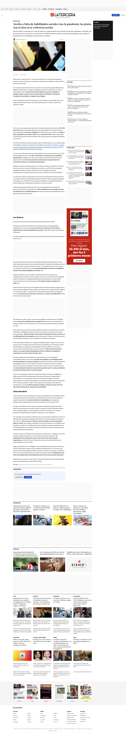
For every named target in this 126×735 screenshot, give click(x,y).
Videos (38, 9)
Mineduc (34, 464)
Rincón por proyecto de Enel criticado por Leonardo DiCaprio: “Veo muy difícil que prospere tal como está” (80, 121)
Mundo (34, 9)
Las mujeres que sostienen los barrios (82, 672)
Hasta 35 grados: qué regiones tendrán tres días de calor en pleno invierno (80, 87)
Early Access (16, 21)
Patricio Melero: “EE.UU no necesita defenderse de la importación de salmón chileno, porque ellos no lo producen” (41, 623)
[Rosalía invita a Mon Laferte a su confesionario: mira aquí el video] (42, 655)
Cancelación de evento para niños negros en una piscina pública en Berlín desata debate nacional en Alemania (61, 666)
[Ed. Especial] (59, 699)
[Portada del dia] (79, 235)
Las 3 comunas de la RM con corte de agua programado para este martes (52, 553)
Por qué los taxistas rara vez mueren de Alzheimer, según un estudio (42, 508)
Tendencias (56, 596)
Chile (14, 596)
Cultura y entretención (39, 637)
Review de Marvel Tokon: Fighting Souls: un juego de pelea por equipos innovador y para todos (22, 673)
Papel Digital (59, 9)
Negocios (17, 9)
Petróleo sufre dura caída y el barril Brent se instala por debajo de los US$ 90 (41, 630)
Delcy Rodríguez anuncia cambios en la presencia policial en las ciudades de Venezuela (76, 157)
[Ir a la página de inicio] (63, 15)
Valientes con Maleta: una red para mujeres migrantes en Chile (82, 641)
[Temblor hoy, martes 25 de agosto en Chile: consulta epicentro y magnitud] (79, 564)
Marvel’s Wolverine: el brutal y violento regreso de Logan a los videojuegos (62, 508)
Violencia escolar (27, 464)
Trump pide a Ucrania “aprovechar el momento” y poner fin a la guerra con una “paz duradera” (76, 152)
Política (6, 9)
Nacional (12, 9)
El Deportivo (29, 9)
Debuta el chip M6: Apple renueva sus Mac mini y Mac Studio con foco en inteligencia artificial (22, 642)
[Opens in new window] (46, 699)
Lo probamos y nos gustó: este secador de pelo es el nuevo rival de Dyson (82, 665)
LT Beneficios (51, 9)
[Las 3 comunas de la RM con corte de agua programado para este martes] (52, 564)
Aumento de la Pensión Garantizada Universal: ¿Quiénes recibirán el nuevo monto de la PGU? (76, 163)
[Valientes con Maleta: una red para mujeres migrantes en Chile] (82, 655)
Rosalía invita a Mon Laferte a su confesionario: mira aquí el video (42, 641)
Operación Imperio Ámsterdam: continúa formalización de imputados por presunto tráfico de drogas (79, 114)
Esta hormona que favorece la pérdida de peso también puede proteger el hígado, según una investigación (61, 623)
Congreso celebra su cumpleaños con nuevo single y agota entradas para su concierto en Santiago (42, 665)
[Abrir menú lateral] (2, 15)
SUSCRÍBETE (79, 261)
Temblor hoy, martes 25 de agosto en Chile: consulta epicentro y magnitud (79, 553)
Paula (74, 637)
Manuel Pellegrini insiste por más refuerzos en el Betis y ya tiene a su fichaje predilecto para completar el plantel (82, 631)
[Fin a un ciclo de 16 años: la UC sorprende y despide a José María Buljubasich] (88, 168)
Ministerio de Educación (41, 464)
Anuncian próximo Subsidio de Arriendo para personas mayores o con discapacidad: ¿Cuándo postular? (25, 554)
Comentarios (23, 74)
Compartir (16, 74)
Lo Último (44, 9)
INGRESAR (123, 15)
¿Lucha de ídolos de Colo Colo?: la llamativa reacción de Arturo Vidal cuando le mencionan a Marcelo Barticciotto (82, 602)
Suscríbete (28, 477)
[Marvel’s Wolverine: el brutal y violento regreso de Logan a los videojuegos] (62, 520)
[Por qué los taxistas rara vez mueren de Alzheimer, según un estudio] (42, 520)
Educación (49, 464)
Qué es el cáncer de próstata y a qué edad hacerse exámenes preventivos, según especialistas (77, 182)
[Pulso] (32, 699)
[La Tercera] (19, 699)
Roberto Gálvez (21, 39)
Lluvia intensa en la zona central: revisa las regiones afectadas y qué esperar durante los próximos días (22, 508)
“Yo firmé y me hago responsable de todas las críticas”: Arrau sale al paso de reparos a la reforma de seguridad (78, 107)
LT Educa (65, 9)
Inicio (2, 9)
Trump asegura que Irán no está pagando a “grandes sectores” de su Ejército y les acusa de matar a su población (62, 674)
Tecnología (22, 9)
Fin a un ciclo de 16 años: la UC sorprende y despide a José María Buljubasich (76, 168)
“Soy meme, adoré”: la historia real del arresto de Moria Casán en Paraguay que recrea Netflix (41, 673)
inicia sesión (18, 477)
